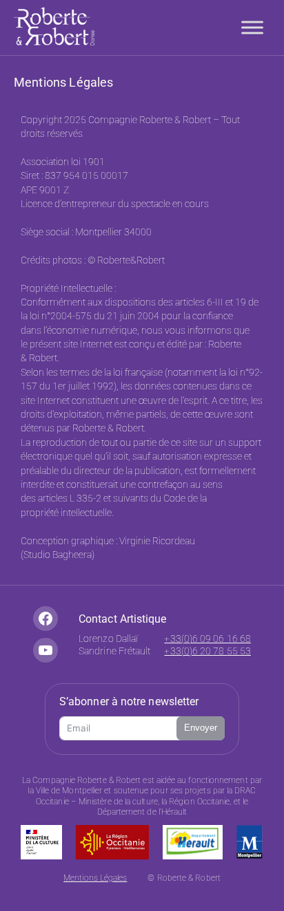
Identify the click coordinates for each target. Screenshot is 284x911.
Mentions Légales (95, 878)
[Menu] (252, 27)
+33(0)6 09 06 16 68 (207, 638)
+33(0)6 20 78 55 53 (207, 650)
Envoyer (200, 727)
